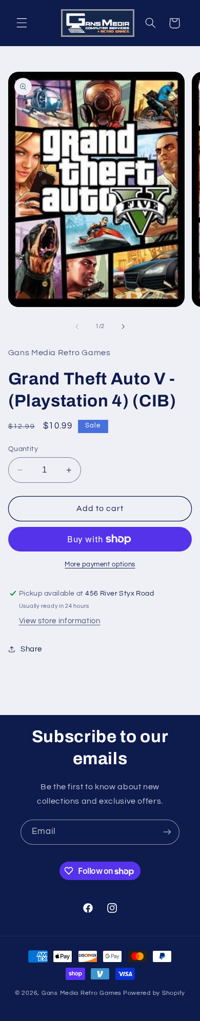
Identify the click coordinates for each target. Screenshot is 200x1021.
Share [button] (31, 649)
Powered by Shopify (154, 993)
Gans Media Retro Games (82, 993)
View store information (60, 621)
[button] (21, 23)
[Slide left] (77, 326)
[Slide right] (123, 326)
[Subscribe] (167, 832)
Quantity (23, 449)
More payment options (100, 564)
